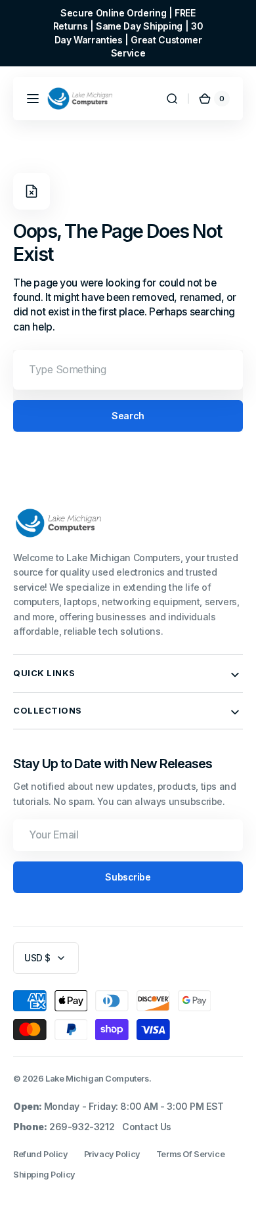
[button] (32, 98)
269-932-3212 (81, 1126)
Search (128, 415)
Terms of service (190, 1154)
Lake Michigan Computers (96, 1079)
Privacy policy (112, 1154)
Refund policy (40, 1154)
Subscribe (127, 876)
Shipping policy (44, 1174)
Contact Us (146, 1126)
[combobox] (128, 370)
